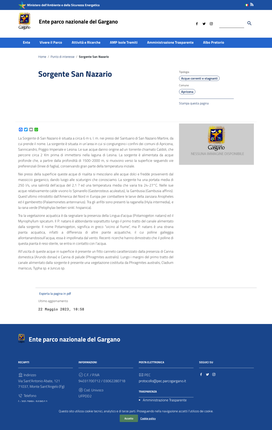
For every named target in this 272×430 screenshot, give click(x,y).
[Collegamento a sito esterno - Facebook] (197, 23)
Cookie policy (148, 418)
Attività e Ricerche (86, 42)
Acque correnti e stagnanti (199, 78)
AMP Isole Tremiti (124, 42)
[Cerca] (249, 23)
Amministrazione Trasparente (170, 42)
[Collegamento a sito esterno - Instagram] (211, 23)
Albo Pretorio (213, 42)
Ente (26, 42)
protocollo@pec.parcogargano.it (162, 381)
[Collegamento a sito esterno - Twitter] (204, 23)
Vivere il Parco (51, 42)
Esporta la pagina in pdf (55, 293)
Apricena (187, 91)
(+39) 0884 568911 (33, 401)
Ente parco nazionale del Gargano (78, 21)
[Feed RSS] (252, 3)
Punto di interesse (62, 56)
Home (42, 56)
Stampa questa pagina (194, 103)
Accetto (128, 418)
